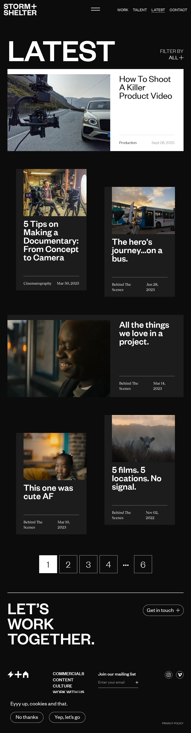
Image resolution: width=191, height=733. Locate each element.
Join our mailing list (117, 673)
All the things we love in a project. (144, 332)
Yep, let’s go (67, 717)
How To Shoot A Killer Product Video (145, 86)
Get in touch (160, 610)
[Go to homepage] (27, 674)
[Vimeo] (179, 674)
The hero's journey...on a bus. (137, 250)
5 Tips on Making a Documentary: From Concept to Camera (51, 240)
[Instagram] (168, 674)
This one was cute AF (48, 491)
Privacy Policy (173, 723)
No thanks (27, 717)
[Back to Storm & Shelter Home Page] (20, 9)
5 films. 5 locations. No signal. (137, 477)
